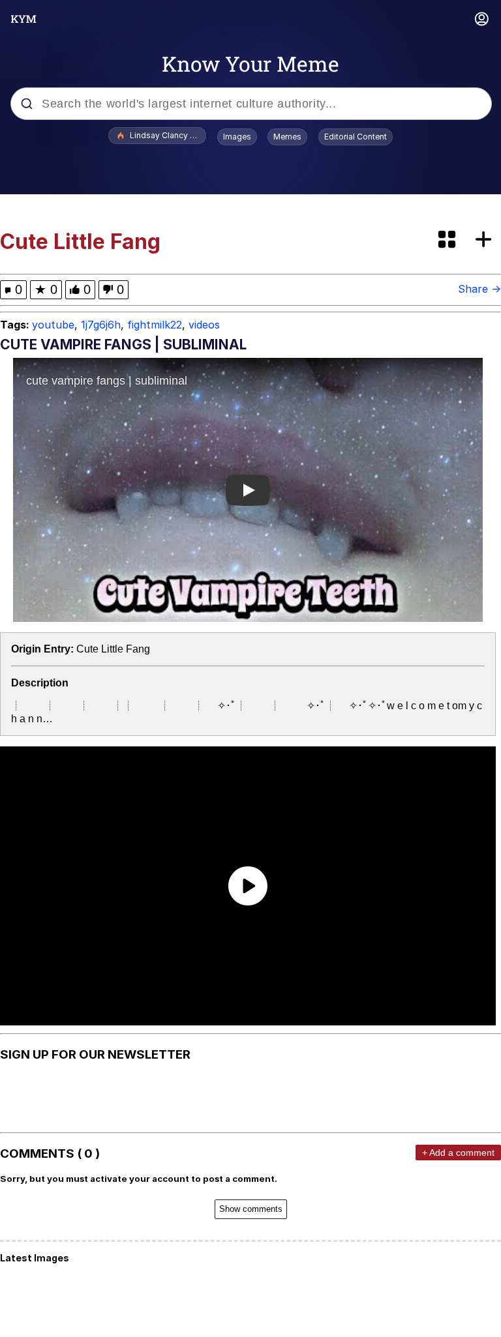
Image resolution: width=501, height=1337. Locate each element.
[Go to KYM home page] (23, 18)
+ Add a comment (458, 1152)
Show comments (250, 1209)
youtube (53, 324)
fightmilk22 (154, 324)
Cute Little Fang (113, 648)
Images (237, 136)
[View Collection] (448, 240)
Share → (479, 288)
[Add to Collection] (486, 240)
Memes (287, 136)
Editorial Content (355, 136)
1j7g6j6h (101, 324)
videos (204, 324)
